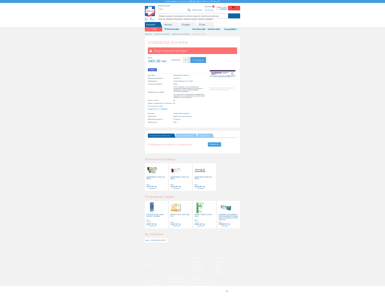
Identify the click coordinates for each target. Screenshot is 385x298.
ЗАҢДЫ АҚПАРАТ (201, 276)
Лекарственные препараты (181, 113)
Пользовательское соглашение (178, 282)
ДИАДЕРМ (209, 19)
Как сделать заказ (199, 29)
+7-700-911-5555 (193, 1)
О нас (202, 24)
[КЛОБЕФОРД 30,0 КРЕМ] (147, 240)
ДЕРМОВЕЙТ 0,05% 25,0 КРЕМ (155, 178)
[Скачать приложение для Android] (152, 19)
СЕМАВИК (169, 19)
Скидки (185, 24)
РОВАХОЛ (194, 19)
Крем (175, 122)
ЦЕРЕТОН (202, 19)
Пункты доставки (172, 29)
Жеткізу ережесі (221, 265)
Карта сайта (177, 290)
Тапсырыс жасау (214, 29)
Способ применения (184, 135)
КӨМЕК (220, 258)
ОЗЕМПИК (186, 19)
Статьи (170, 262)
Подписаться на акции (152, 280)
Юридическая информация (176, 277)
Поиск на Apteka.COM (199, 267)
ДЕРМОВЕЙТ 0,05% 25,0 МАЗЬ (179, 178)
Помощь (197, 258)
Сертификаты (204, 135)
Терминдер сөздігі (221, 273)
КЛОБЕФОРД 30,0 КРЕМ (158, 240)
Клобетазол (177, 78)
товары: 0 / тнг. (222, 7)
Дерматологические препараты (182, 116)
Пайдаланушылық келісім (200, 280)
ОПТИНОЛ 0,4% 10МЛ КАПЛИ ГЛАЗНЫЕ (155, 215)
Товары (147, 262)
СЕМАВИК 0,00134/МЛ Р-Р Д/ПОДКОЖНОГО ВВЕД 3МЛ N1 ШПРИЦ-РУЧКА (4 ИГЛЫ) (228, 217)
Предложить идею (151, 287)
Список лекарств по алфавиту (155, 267)
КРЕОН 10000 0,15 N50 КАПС (203, 215)
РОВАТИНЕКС (178, 19)
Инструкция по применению (160, 135)
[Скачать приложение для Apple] (147, 19)
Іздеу (217, 267)
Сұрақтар (219, 270)
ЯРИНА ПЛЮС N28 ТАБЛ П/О (180, 215)
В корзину (198, 60)
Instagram (152, 69)
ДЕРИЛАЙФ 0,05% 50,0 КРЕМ (203, 178)
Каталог (151, 24)
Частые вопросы (197, 270)
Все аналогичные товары (155, 106)
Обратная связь (153, 276)
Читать (168, 24)
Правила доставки (198, 265)
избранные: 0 (223, 8)
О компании (164, 290)
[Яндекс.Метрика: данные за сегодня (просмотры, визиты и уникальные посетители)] (232, 291)
